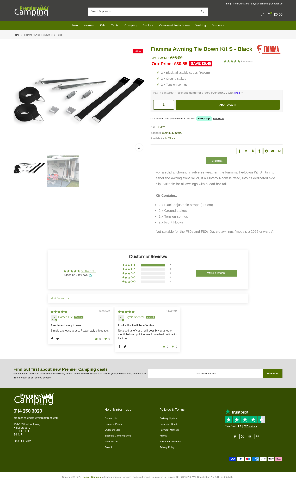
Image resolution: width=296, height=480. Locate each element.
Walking (200, 25)
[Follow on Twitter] (242, 436)
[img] (59, 311)
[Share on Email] (273, 151)
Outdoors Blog (112, 429)
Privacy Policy (167, 447)
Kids (102, 25)
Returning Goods (169, 424)
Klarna (163, 435)
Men (75, 25)
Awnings (148, 25)
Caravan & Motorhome (174, 25)
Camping (131, 25)
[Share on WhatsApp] (279, 151)
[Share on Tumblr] (259, 151)
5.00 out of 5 (88, 271)
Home (16, 35)
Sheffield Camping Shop (118, 435)
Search (109, 447)
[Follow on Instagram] (250, 436)
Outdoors (218, 25)
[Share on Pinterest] (253, 151)
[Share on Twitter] (246, 151)
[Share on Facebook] (239, 151)
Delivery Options (168, 418)
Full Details (217, 160)
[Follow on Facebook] (235, 436)
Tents (115, 25)
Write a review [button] (216, 273)
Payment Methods (169, 429)
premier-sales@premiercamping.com (36, 417)
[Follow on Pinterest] (257, 436)
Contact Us (276, 3)
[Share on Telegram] (266, 151)
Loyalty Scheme (259, 3)
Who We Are (111, 441)
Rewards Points (113, 424)
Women (89, 25)
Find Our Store (241, 3)
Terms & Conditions (170, 441)
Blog (228, 3)
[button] (232, 61)
